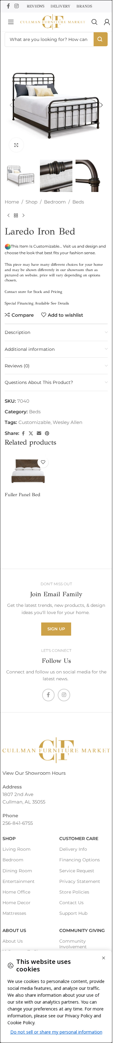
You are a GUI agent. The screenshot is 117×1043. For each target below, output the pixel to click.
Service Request (76, 871)
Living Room (16, 849)
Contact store (15, 292)
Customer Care (78, 838)
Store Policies (74, 892)
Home (12, 202)
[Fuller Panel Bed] (28, 471)
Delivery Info (73, 849)
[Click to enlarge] (16, 145)
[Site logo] (52, 21)
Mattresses (14, 913)
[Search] (94, 22)
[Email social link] (39, 433)
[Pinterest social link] (47, 433)
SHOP (9, 838)
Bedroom (55, 202)
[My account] (107, 22)
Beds (78, 202)
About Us (14, 930)
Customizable (34, 422)
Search (101, 39)
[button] (11, 105)
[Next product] (23, 215)
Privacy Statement (79, 881)
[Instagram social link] (16, 6)
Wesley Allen (67, 422)
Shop (31, 202)
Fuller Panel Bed (22, 494)
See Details (60, 303)
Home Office (16, 892)
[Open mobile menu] (11, 22)
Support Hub (73, 913)
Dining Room (17, 871)
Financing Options (79, 860)
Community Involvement (73, 944)
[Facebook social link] (8, 6)
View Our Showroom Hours (34, 773)
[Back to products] (16, 215)
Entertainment (18, 881)
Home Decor (16, 902)
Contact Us (71, 902)
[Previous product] (8, 215)
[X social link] (31, 433)
